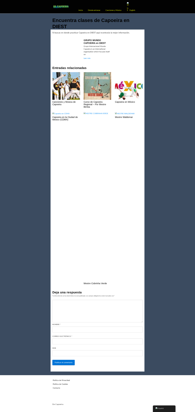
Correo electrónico (62, 336)
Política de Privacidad (61, 380)
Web (54, 348)
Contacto (56, 388)
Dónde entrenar (94, 10)
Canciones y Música (113, 10)
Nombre (56, 324)
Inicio (81, 10)
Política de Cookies (60, 384)
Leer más (87, 58)
